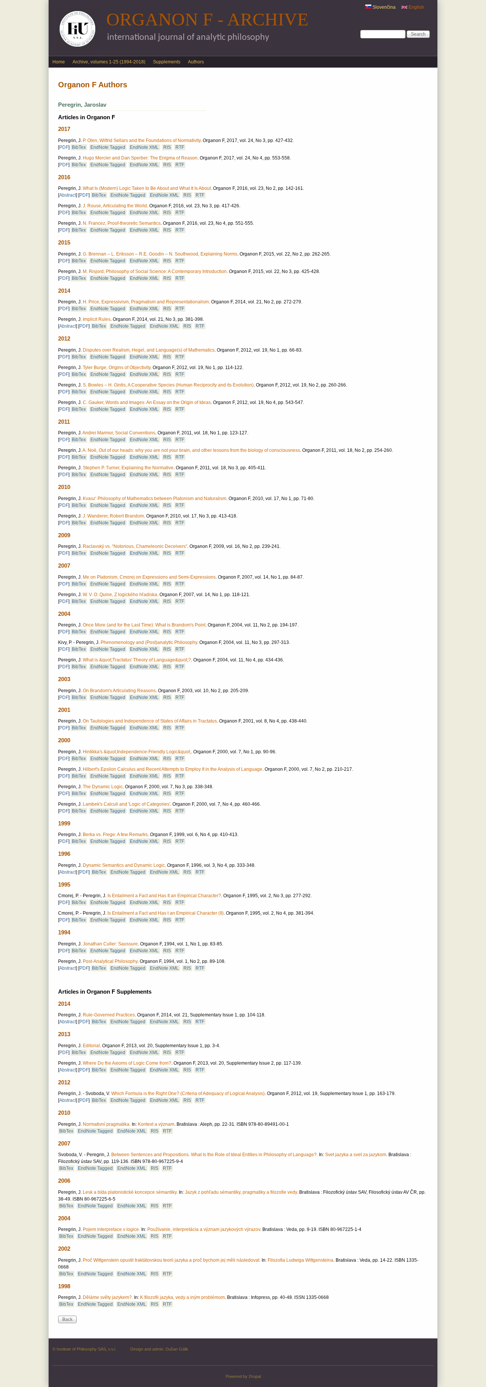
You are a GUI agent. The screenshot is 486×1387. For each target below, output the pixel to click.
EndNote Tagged (107, 147)
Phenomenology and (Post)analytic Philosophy (149, 642)
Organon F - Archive (207, 19)
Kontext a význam (156, 1124)
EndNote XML (144, 147)
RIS (167, 147)
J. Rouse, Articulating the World (115, 205)
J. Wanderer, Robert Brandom (113, 516)
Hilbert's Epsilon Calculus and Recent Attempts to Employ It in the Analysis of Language (172, 769)
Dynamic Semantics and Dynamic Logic (124, 865)
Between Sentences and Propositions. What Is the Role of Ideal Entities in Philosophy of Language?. (214, 1154)
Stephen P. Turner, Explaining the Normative (128, 467)
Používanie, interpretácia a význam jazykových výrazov (203, 1229)
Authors (196, 62)
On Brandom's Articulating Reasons (119, 690)
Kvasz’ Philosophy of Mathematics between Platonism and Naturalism (154, 498)
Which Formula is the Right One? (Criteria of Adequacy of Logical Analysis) (188, 1093)
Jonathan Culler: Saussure (110, 944)
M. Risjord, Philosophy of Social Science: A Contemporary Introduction (155, 271)
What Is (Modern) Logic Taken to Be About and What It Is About (147, 188)
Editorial (91, 1045)
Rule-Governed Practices (109, 1015)
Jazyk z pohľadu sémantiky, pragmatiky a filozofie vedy (241, 1192)
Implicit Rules (96, 319)
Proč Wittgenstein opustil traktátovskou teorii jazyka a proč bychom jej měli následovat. (171, 1260)
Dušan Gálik (177, 1349)
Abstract (67, 195)
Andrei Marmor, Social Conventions (118, 433)
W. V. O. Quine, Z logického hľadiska (120, 594)
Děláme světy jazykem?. (108, 1297)
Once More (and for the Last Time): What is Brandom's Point (144, 625)
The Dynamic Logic (103, 786)
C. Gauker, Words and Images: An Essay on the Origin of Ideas (147, 402)
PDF (63, 147)
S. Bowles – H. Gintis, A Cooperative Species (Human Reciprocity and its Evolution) (168, 385)
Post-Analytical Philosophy (110, 961)
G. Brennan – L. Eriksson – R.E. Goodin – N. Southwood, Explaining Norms (160, 254)
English (415, 7)
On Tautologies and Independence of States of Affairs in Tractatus (150, 721)
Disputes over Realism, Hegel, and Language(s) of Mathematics (149, 350)
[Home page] (77, 48)
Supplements (166, 62)
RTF (179, 147)
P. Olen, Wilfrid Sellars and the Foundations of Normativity (141, 140)
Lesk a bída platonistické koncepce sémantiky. (130, 1192)
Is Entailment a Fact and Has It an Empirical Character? (164, 895)
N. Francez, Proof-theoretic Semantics (122, 223)
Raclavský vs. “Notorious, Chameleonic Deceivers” (135, 546)
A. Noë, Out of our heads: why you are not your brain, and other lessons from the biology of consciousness (191, 450)
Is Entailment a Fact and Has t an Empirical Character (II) (165, 913)
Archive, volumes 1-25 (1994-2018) (109, 62)
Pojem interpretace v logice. (111, 1229)
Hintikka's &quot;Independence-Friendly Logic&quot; (137, 751)
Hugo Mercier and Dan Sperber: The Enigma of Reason (140, 158)
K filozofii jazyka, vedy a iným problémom (182, 1297)
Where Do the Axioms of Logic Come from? (127, 1063)
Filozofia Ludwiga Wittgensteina (300, 1260)
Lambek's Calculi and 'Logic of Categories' (126, 804)
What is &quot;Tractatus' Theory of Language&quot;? (137, 660)
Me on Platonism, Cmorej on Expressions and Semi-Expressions (149, 577)
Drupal (255, 1376)
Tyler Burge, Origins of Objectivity (116, 367)
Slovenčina (383, 7)
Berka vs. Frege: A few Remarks (115, 834)
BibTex (79, 147)
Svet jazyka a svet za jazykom (355, 1154)
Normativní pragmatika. (107, 1124)
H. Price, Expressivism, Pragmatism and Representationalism (146, 302)
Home (58, 62)
